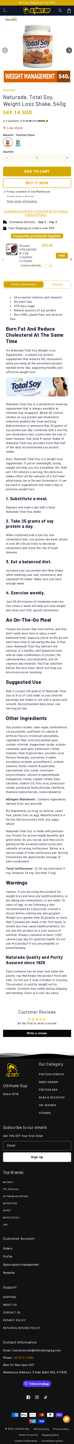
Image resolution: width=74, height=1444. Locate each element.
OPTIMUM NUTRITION (15, 1196)
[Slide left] (5, 50)
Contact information (26, 1441)
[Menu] (5, 10)
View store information (22, 201)
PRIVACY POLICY (14, 1320)
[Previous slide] (3, 259)
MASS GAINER (48, 1082)
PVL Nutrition (11, 1189)
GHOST (7, 1210)
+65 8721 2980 (23, 1358)
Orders (7, 1248)
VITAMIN (45, 1113)
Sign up (37, 1157)
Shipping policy (50, 1435)
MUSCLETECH (11, 1217)
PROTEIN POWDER (51, 1074)
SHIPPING (9, 1297)
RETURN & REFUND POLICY (21, 1328)
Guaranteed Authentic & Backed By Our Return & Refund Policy (36, 213)
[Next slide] (71, 259)
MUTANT (8, 1182)
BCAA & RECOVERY (52, 1097)
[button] (60, 10)
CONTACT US (12, 1312)
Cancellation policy (52, 1441)
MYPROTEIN (10, 1203)
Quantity (8, 151)
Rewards (9, 1272)
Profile (8, 1256)
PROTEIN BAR (48, 1089)
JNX (5, 1224)
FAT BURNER (47, 1105)
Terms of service (28, 1435)
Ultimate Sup (22, 1429)
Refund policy (41, 1429)
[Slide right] (69, 50)
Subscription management (21, 1264)
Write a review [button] (37, 1033)
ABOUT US (10, 1304)
